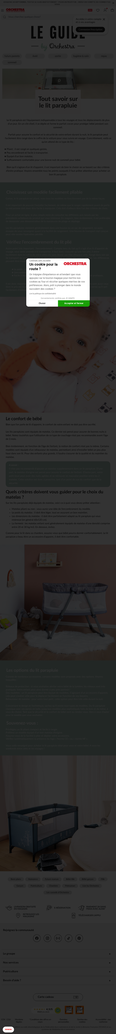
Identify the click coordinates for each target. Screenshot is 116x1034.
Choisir (42, 303)
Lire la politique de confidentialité (42, 294)
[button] (8, 1029)
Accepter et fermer (74, 303)
